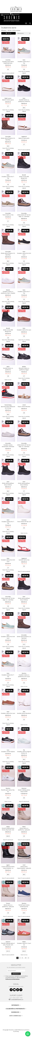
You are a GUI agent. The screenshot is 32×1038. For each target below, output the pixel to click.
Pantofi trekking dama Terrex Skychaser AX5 (8, 829)
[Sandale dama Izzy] (24, 546)
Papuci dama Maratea (24, 406)
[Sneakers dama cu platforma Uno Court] (24, 661)
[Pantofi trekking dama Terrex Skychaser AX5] (8, 814)
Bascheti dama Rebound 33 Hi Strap (8, 407)
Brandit (24, 175)
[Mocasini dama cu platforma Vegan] (24, 354)
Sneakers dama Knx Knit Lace (24, 254)
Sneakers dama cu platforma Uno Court (24, 675)
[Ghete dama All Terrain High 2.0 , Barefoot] (24, 201)
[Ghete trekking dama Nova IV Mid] (24, 776)
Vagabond (24, 136)
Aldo (24, 711)
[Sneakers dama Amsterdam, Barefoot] (8, 431)
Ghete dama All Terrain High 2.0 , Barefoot (24, 215)
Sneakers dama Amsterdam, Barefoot (8, 445)
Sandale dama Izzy (24, 560)
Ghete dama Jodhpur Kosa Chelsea (8, 484)
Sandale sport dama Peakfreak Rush (8, 62)
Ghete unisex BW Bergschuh (24, 177)
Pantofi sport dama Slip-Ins (8, 790)
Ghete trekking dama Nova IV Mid (24, 790)
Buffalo (24, 366)
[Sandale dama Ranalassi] (24, 699)
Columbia (8, 60)
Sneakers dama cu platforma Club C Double (8, 292)
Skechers (24, 673)
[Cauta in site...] (30, 23)
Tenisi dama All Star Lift (24, 521)
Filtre (9, 33)
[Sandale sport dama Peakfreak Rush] (8, 47)
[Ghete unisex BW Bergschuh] (24, 162)
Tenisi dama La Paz (8, 215)
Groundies (8, 136)
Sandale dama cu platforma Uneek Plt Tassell (24, 100)
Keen (24, 60)
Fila (24, 750)
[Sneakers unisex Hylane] (8, 737)
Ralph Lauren (8, 98)
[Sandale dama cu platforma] (8, 354)
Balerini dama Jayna (8, 100)
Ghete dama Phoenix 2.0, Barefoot (8, 139)
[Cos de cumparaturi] (26, 23)
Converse (24, 520)
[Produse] (2, 15)
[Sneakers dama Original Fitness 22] (24, 737)
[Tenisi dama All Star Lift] (24, 507)
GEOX (8, 366)
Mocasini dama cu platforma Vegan (24, 369)
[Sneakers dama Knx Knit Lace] (24, 239)
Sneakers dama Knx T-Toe (24, 62)
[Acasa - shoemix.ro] (16, 9)
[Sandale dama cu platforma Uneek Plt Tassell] (24, 86)
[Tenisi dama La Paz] (8, 201)
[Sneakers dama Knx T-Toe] (24, 47)
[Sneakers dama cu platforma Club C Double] (8, 277)
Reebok (8, 290)
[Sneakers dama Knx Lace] (24, 316)
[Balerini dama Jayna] (8, 86)
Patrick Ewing (8, 405)
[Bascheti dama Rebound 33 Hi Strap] (8, 392)
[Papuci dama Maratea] (24, 392)
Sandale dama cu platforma (8, 369)
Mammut (24, 788)
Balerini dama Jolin (24, 138)
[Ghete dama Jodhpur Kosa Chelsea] (8, 469)
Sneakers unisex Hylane (8, 751)
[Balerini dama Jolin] (24, 124)
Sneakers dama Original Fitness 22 (24, 752)
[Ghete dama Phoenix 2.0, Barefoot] (8, 124)
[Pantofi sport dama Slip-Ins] (8, 776)
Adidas (8, 826)
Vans (8, 750)
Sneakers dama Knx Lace (24, 330)
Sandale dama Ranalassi (24, 713)
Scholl (24, 405)
